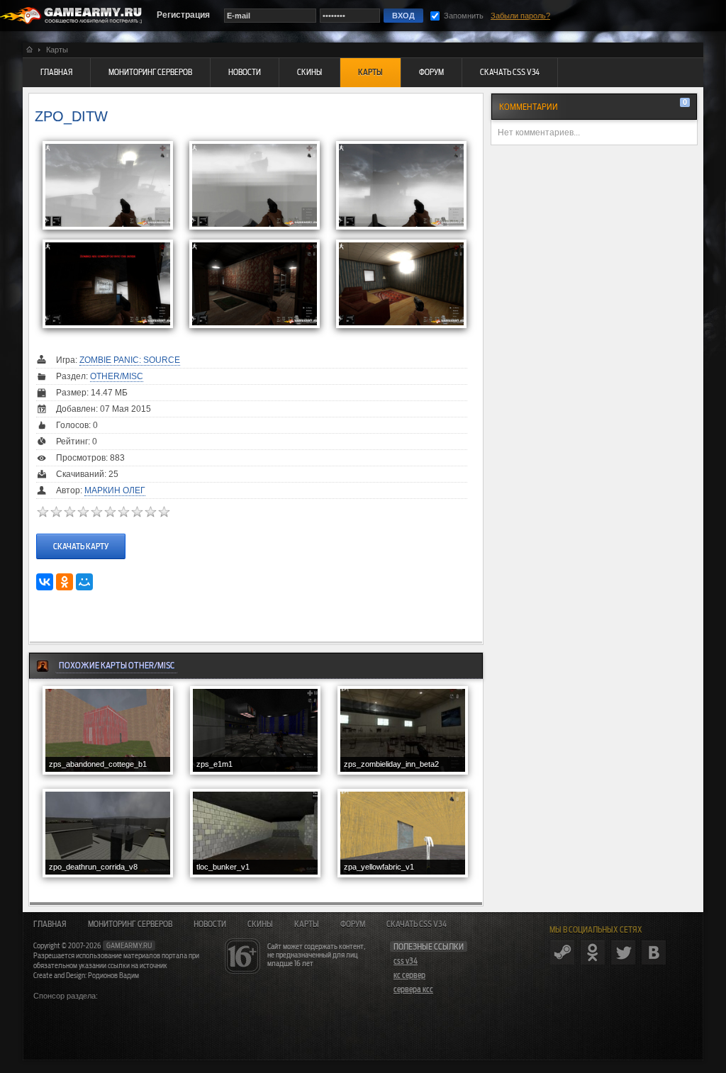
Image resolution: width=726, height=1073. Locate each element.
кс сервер (409, 975)
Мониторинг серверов (130, 924)
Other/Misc (116, 376)
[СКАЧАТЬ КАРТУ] (80, 533)
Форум (352, 924)
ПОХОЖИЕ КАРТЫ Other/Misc (116, 665)
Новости (210, 924)
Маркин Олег (114, 490)
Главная (50, 924)
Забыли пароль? (520, 15)
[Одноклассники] (64, 581)
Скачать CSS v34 (416, 924)
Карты (306, 924)
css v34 (405, 961)
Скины (260, 924)
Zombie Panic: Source (129, 360)
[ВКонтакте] (44, 581)
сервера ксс (413, 989)
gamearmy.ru (129, 945)
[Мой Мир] (84, 581)
